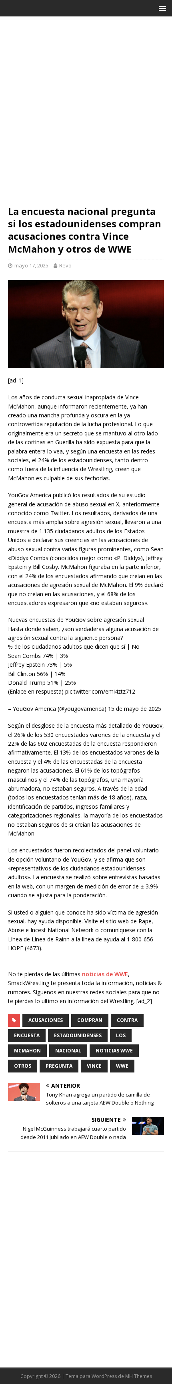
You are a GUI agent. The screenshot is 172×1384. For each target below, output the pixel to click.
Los (121, 1035)
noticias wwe (114, 1050)
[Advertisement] (86, 114)
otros (22, 1065)
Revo (65, 265)
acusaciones (45, 1020)
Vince (94, 1065)
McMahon (27, 1050)
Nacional (68, 1050)
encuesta (27, 1035)
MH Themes (138, 1376)
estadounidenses (78, 1035)
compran (89, 1020)
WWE (122, 1065)
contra (127, 1020)
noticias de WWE (105, 974)
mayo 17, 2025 (31, 265)
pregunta (59, 1065)
